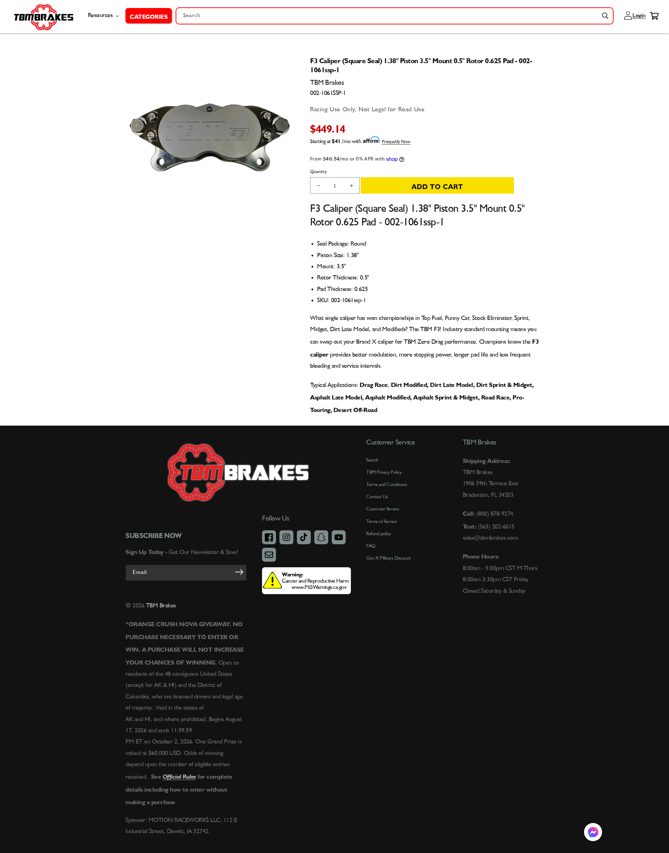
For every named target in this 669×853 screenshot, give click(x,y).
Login (638, 15)
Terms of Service (381, 521)
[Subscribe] (239, 572)
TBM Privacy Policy (383, 472)
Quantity (318, 172)
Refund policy (378, 533)
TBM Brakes (160, 606)
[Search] (605, 15)
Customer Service (382, 509)
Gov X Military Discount (388, 558)
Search (372, 460)
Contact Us (376, 496)
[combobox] (394, 16)
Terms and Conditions (386, 484)
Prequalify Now (396, 142)
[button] (149, 15)
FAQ (370, 546)
